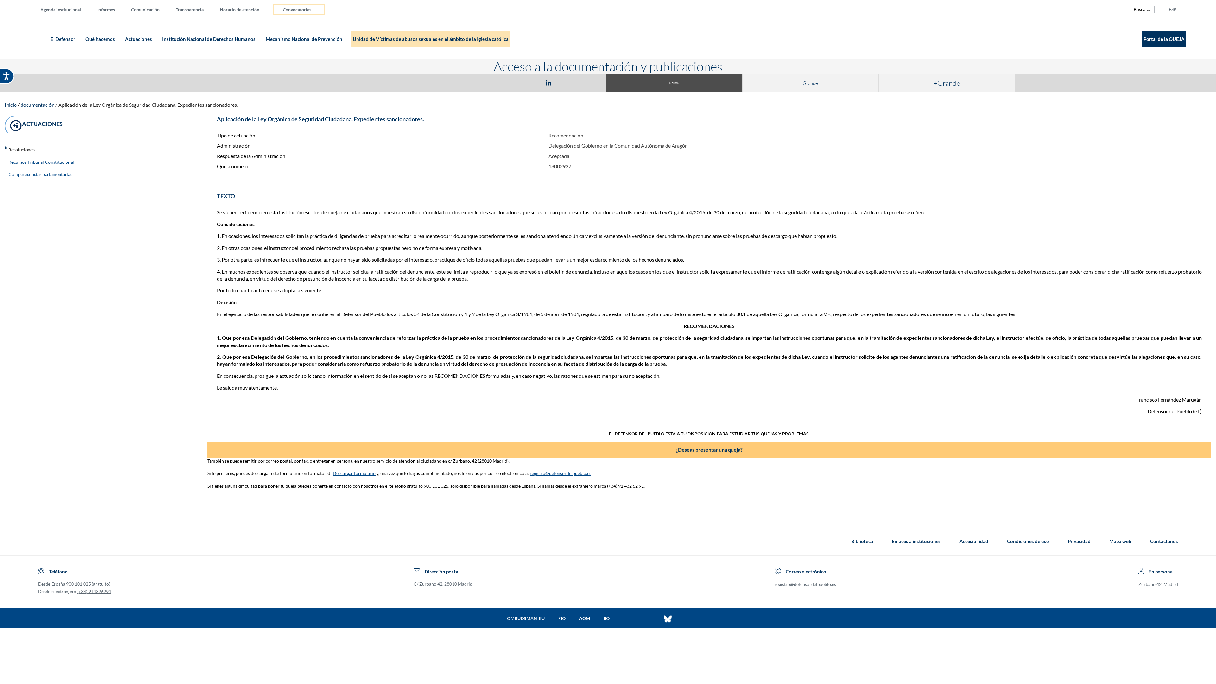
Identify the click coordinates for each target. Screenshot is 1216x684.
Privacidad (1079, 541)
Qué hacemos (101, 39)
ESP (1172, 9)
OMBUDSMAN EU (526, 618)
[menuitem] (66, 9)
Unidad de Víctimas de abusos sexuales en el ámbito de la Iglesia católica (431, 39)
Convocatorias (297, 9)
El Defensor (63, 39)
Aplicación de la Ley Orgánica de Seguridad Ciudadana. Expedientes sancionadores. (148, 105)
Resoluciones (22, 149)
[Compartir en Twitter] (530, 82)
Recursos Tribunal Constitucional (41, 162)
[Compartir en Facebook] (512, 82)
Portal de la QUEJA (1164, 39)
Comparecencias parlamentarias (40, 174)
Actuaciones (139, 39)
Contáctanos (1164, 541)
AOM (584, 618)
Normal (674, 83)
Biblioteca (862, 541)
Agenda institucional (61, 9)
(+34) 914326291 (94, 591)
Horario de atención (239, 9)
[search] (1138, 9)
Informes (106, 9)
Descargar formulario (354, 473)
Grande (810, 83)
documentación (37, 105)
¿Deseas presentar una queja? (709, 449)
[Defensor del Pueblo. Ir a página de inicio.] (36, 39)
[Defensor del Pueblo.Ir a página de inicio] (44, 541)
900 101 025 (78, 583)
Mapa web (1120, 541)
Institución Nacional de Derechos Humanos (209, 39)
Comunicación (145, 9)
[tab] (511, 82)
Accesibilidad (974, 541)
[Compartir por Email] (567, 82)
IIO (607, 618)
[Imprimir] (586, 82)
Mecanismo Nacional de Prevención (304, 39)
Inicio (11, 105)
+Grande (946, 83)
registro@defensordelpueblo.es (560, 473)
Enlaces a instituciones (916, 541)
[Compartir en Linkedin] (548, 82)
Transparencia (190, 9)
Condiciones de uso (1028, 541)
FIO (562, 618)
